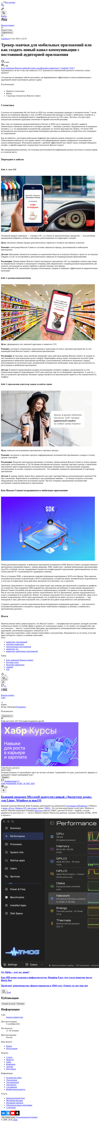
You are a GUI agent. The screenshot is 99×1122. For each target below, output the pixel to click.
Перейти (5, 777)
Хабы (8, 1062)
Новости (10, 1059)
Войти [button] (4, 16)
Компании (10, 1064)
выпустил (39, 810)
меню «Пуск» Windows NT (14, 808)
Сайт (3, 697)
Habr (15, 1120)
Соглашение (11, 1087)
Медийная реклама (14, 1100)
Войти (9, 1046)
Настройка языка (8, 1117)
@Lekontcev (20, 707)
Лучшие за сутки (8, 1004)
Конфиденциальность (15, 1089)
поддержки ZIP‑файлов (77, 806)
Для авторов (11, 1080)
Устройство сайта (14, 1078)
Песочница (11, 1069)
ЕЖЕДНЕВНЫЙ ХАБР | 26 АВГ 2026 (18, 783)
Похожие (20, 1004)
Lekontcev (5, 39)
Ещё (9, 992)
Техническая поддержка (26, 1117)
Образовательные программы (19, 1105)
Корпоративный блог (15, 1098)
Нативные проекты (14, 1103)
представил (32, 808)
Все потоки (10, 2)
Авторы (9, 1066)
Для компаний (12, 1082)
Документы (11, 1085)
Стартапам (11, 1107)
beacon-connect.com (14, 1017)
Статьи (9, 1057)
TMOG (47, 808)
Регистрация (11, 1048)
